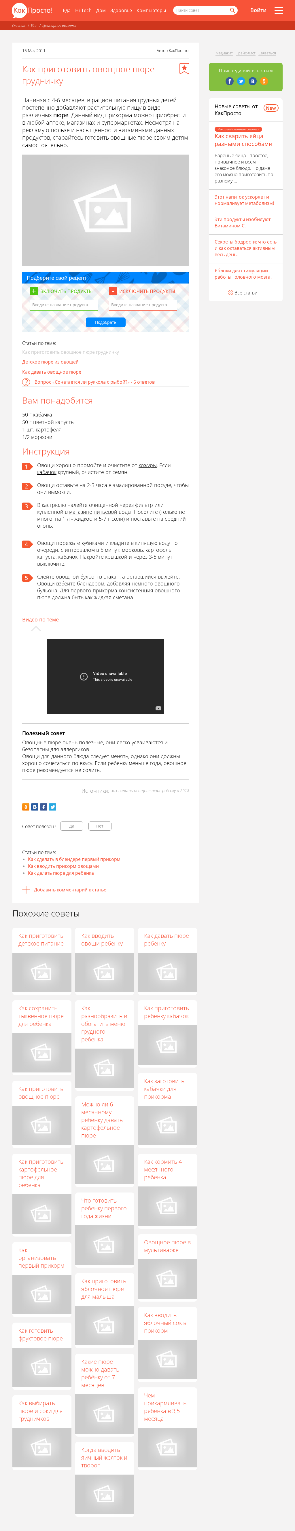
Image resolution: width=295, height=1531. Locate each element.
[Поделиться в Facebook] (43, 807)
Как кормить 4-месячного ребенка (164, 1169)
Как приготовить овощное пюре (40, 1092)
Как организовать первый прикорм (41, 1257)
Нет (99, 826)
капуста (46, 556)
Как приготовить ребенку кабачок (166, 1012)
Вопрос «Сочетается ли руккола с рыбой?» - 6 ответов (95, 382)
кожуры (148, 465)
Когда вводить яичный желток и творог (104, 1457)
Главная (18, 25)
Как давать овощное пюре (51, 372)
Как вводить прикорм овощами (63, 866)
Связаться (267, 53)
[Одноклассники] (264, 81)
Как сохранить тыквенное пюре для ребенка (41, 1016)
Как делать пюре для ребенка (61, 873)
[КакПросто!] (32, 10)
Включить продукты (66, 291)
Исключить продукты (147, 291)
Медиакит (224, 53)
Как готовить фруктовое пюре (40, 1334)
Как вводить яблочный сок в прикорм (165, 1322)
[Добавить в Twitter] (52, 807)
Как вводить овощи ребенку (102, 939)
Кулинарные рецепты (59, 25)
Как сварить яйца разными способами (244, 140)
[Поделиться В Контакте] (34, 807)
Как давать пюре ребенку (166, 939)
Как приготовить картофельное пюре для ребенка (40, 1173)
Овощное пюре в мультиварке (167, 1246)
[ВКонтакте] (253, 81)
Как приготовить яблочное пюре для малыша (103, 1288)
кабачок (46, 472)
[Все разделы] (279, 10)
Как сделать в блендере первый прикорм (74, 859)
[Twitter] (241, 81)
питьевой (105, 511)
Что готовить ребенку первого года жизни (104, 1208)
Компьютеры (151, 10)
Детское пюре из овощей (50, 362)
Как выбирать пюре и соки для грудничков (40, 1410)
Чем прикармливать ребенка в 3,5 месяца (165, 1406)
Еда (67, 10)
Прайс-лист (246, 53)
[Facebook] (230, 81)
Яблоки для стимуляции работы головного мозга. (243, 273)
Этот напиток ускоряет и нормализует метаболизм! (244, 200)
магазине (80, 511)
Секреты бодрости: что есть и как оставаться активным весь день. (246, 248)
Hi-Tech (83, 10)
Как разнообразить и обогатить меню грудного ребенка (104, 1023)
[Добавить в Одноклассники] (25, 807)
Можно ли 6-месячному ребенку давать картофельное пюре (102, 1119)
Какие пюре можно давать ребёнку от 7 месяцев (100, 1373)
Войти (258, 10)
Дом (101, 10)
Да (71, 826)
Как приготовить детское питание (41, 939)
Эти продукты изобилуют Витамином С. (243, 222)
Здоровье (121, 10)
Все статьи (246, 293)
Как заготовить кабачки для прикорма (164, 1088)
